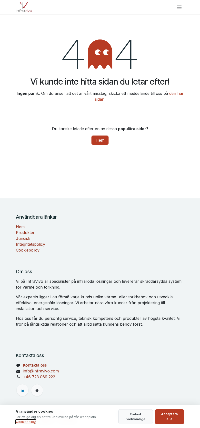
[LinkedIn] (22, 390)
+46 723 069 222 (39, 376)
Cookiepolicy (28, 250)
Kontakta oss (35, 365)
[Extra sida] (37, 390)
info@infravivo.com (41, 371)
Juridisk (23, 238)
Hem (100, 140)
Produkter (25, 232)
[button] (135, 416)
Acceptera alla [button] (169, 416)
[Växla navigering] (179, 7)
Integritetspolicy (30, 244)
